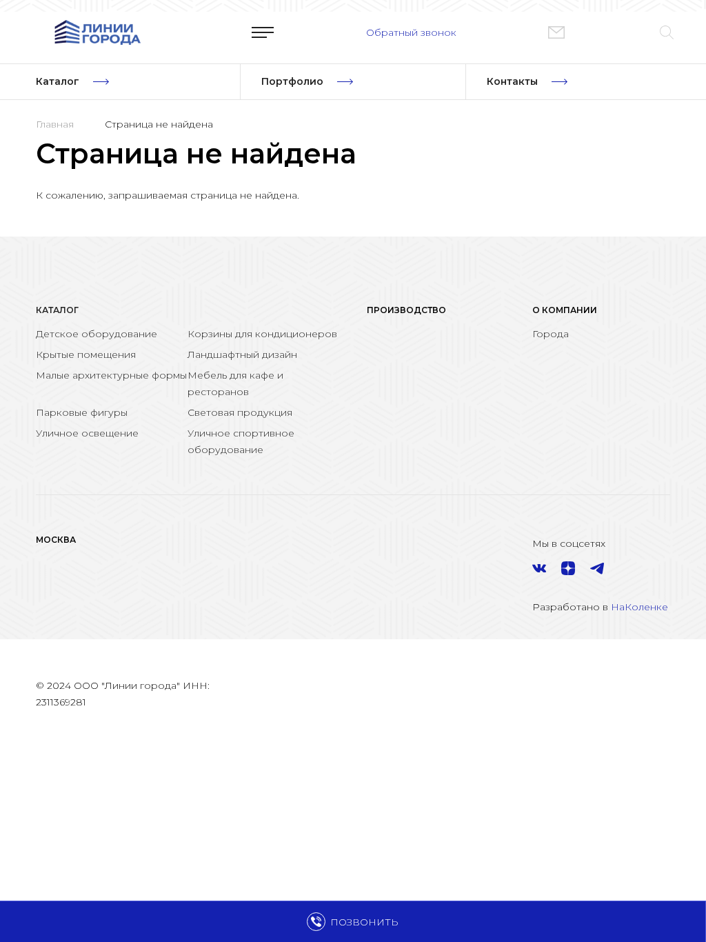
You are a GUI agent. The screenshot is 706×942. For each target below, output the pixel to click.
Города (550, 334)
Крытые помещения (86, 354)
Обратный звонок (411, 32)
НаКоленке (639, 607)
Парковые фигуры (82, 412)
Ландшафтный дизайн (242, 354)
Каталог (57, 310)
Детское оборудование (96, 334)
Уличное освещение (87, 433)
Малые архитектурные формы (111, 375)
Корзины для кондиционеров (262, 334)
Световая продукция (240, 412)
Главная (55, 124)
